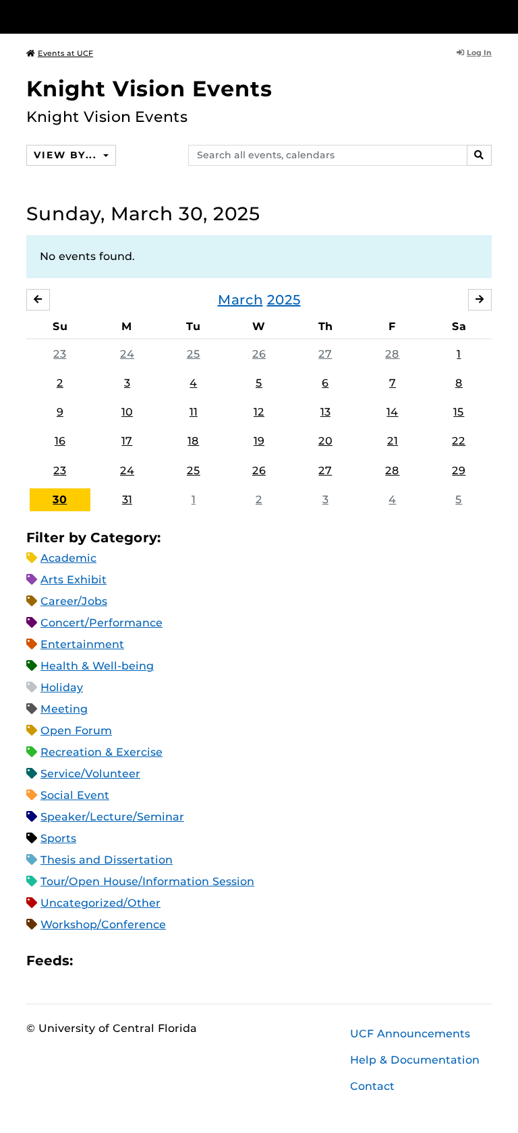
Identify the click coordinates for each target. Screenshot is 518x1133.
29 (458, 470)
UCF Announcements (410, 1033)
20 (325, 440)
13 (325, 412)
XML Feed (159, 960)
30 (60, 499)
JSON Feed (182, 960)
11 (194, 412)
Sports (58, 838)
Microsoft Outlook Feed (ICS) (113, 960)
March (240, 300)
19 (259, 440)
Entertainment (82, 644)
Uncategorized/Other (100, 903)
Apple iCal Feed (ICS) (90, 960)
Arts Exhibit (73, 579)
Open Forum (76, 730)
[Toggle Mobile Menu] (488, 16)
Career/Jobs (73, 601)
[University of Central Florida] (116, 16)
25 (193, 354)
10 (127, 412)
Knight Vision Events (149, 88)
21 (392, 440)
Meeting (64, 709)
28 (392, 354)
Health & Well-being (97, 665)
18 (193, 440)
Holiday (61, 687)
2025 (284, 300)
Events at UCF (65, 53)
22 (458, 440)
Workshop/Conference (103, 924)
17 (126, 440)
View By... (67, 155)
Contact (372, 1086)
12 (259, 412)
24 (127, 354)
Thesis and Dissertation (106, 859)
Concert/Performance (101, 622)
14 (392, 412)
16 (60, 440)
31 (127, 499)
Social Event (74, 795)
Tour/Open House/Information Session (147, 881)
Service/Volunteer (90, 773)
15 (458, 412)
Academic (68, 558)
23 (59, 354)
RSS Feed (136, 960)
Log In (479, 52)
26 (259, 354)
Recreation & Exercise (101, 752)
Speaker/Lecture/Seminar (112, 816)
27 (325, 354)
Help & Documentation (415, 1060)
